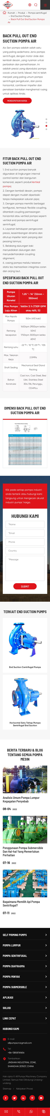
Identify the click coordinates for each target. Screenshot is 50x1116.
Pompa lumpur (12, 945)
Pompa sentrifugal (37, 13)
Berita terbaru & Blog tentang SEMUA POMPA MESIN (25, 754)
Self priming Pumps (15, 935)
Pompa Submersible (15, 987)
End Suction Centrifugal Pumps (25, 667)
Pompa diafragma (14, 966)
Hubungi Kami (11, 1028)
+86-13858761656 (16, 1052)
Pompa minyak (11, 976)
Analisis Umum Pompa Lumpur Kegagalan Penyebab (21, 799)
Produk (21, 13)
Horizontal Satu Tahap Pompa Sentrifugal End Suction (25, 724)
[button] (46, 119)
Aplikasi (8, 997)
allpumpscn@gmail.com (20, 1043)
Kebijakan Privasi (24, 1088)
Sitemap (7, 1088)
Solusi (7, 1008)
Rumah (11, 13)
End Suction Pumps (20, 16)
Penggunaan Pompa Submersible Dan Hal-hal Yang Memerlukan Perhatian (23, 851)
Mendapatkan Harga (17, 100)
